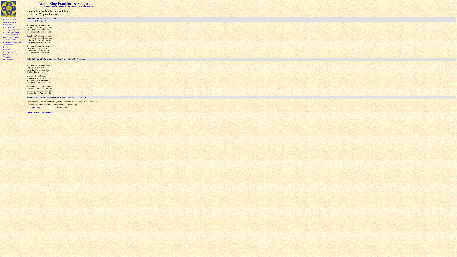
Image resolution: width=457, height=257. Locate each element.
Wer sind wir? (9, 25)
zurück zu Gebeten (44, 112)
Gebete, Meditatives (11, 30)
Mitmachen (8, 45)
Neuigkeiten (8, 57)
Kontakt (6, 50)
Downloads (8, 60)
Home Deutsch (9, 20)
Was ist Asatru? (10, 22)
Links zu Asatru (10, 55)
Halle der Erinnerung (12, 42)
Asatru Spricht (9, 40)
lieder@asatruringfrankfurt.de (45, 107)
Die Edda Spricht (10, 37)
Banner (6, 47)
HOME (30, 112)
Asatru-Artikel (9, 27)
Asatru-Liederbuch (11, 32)
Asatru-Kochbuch (10, 35)
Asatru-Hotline (9, 52)
